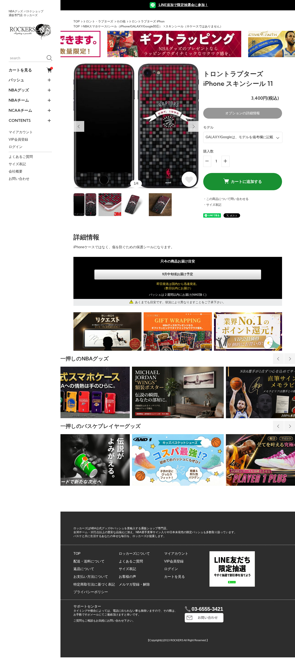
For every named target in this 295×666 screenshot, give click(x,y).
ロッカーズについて (134, 553)
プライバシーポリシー (90, 592)
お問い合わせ (19, 179)
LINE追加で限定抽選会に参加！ (183, 5)
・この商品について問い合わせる (226, 199)
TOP (76, 21)
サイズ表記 (17, 164)
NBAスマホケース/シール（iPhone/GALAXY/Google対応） (122, 26)
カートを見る (30, 69)
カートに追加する (246, 181)
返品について (83, 569)
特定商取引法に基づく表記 (94, 584)
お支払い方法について (90, 576)
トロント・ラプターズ (98, 21)
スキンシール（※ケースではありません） (194, 26)
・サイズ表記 (212, 204)
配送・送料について (89, 561)
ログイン (15, 147)
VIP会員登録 (18, 139)
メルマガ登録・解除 (134, 584)
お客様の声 (127, 576)
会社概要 (15, 171)
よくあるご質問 (21, 157)
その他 (120, 21)
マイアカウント (21, 132)
